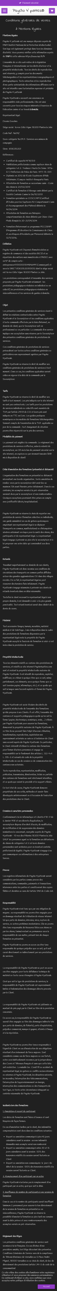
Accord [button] (46, 1286)
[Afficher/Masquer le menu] (4, 11)
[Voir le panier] (52, 11)
